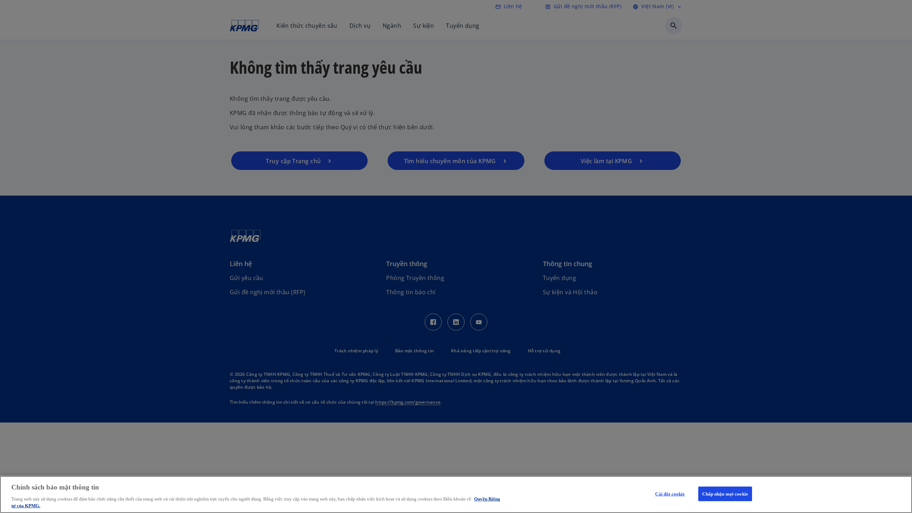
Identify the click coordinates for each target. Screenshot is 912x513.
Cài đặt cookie (670, 494)
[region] (456, 494)
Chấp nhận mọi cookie (725, 494)
